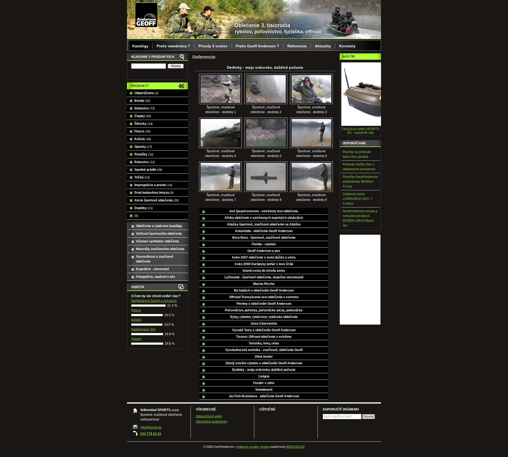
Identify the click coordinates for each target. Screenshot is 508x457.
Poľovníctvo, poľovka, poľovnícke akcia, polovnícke (264, 310)
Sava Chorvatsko (264, 323)
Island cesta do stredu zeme (264, 271)
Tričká (142, 177)
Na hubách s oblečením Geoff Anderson (264, 290)
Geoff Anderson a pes (263, 251)
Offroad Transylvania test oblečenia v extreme (264, 297)
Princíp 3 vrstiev (213, 46)
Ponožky (143, 154)
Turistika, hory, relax (264, 343)
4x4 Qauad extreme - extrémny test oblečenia (263, 211)
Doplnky (143, 208)
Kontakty (347, 46)
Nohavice (144, 108)
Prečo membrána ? (173, 46)
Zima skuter (264, 356)
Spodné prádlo (148, 170)
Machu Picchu (263, 284)
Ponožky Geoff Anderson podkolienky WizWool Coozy (360, 181)
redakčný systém (247, 446)
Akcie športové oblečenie (156, 200)
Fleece (142, 131)
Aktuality (323, 46)
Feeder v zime (263, 383)
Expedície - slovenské (152, 269)
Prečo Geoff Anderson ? (257, 46)
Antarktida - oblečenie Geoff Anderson (264, 231)
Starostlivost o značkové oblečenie (154, 259)
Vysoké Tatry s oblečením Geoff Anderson (264, 330)
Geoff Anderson (146, 14)
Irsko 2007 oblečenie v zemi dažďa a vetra (264, 257)
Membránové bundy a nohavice (154, 301)
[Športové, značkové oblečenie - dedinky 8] (266, 189)
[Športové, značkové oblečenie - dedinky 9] (311, 189)
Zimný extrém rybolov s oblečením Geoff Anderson (263, 363)
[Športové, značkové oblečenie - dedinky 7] (220, 189)
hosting (265, 446)
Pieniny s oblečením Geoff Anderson (264, 304)
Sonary (136, 339)
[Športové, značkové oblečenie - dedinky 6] (311, 145)
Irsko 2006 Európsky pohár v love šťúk (264, 264)
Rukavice (144, 162)
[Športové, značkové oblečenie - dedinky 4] (220, 145)
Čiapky (142, 116)
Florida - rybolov (264, 244)
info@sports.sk (150, 427)
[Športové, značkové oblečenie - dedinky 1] (220, 102)
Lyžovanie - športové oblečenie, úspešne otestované (263, 277)
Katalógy (140, 46)
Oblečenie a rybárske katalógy (159, 226)
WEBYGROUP (295, 446)
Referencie (297, 46)
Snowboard (263, 389)
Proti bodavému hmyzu (154, 193)
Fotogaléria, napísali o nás (155, 277)
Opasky (143, 147)
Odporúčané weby (209, 416)
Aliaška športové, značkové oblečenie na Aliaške (264, 224)
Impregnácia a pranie (153, 185)
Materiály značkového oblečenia (160, 249)
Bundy (142, 101)
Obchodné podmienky (212, 421)
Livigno (263, 376)
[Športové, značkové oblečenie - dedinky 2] (266, 102)
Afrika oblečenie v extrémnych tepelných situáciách (264, 218)
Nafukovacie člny (143, 329)
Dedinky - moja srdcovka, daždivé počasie (264, 370)
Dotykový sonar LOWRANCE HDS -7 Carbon (358, 198)
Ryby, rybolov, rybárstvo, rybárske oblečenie (264, 317)
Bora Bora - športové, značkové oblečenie (264, 237)
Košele (142, 139)
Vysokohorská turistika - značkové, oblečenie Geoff (264, 350)
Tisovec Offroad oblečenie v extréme (264, 337)
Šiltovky (143, 124)
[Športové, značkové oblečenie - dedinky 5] (266, 145)
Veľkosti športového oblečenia (159, 234)
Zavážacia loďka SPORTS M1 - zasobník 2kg (360, 131)
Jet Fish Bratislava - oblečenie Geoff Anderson (264, 396)
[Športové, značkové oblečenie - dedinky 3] (311, 102)
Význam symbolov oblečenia (157, 241)
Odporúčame (146, 93)
